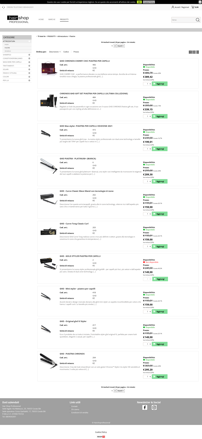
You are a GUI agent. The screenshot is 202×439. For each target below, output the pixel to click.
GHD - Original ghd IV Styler (73, 321)
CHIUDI (200, 2)
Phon (6, 44)
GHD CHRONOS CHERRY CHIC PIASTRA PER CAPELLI (85, 61)
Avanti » (120, 46)
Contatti (74, 406)
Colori (6, 77)
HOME (41, 19)
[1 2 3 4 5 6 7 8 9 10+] (147, 84)
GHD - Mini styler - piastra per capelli (77, 288)
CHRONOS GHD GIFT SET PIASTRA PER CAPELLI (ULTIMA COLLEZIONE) (94, 93)
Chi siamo (75, 409)
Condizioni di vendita (79, 412)
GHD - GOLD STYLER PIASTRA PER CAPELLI (80, 256)
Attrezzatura (9, 41)
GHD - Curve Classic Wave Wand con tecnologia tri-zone (87, 191)
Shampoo (7, 55)
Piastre (7, 48)
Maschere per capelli (12, 62)
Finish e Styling (9, 73)
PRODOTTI (64, 19)
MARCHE (51, 19)
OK (139, 2)
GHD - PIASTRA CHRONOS (72, 353)
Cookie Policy (149, 2)
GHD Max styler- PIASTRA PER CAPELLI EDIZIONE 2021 (86, 126)
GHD (94, 68)
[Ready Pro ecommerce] (101, 437)
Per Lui (6, 80)
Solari (6, 69)
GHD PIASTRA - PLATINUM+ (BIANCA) (78, 158)
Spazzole (8, 51)
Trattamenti (8, 66)
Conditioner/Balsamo (12, 58)
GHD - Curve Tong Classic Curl (74, 223)
